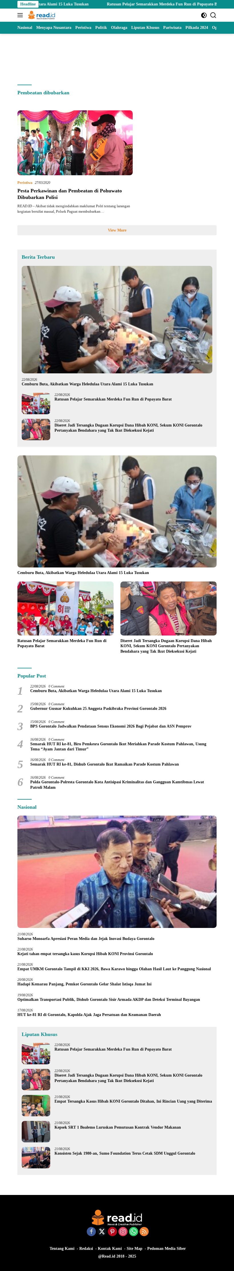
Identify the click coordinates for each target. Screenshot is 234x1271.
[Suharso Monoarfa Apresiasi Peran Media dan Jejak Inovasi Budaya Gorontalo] (117, 872)
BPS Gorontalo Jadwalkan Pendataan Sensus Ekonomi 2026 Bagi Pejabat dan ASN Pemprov (110, 726)
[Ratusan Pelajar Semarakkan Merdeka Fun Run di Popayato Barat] (36, 403)
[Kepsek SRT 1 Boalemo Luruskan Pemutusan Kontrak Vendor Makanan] (36, 1131)
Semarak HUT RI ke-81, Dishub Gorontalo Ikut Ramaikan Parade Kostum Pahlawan (104, 764)
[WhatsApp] (133, 1232)
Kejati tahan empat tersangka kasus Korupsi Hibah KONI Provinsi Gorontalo (85, 954)
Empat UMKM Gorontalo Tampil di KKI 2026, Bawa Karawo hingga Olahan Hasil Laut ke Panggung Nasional (114, 969)
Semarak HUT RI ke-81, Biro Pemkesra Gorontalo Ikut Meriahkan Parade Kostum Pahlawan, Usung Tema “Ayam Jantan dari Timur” (118, 746)
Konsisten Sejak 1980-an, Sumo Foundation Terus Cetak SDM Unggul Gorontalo (125, 1153)
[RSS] (144, 1232)
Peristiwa (25, 182)
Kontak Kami (110, 1248)
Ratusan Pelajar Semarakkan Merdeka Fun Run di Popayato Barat (128, 4)
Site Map (134, 1248)
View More (117, 230)
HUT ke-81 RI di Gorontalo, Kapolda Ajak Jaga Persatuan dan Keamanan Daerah (89, 1015)
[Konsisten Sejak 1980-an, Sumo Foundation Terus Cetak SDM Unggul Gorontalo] (36, 1157)
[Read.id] (41, 15)
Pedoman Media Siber (166, 1248)
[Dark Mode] (204, 15)
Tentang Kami (62, 1248)
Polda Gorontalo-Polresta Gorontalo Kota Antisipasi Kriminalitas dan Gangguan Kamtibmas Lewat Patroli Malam (117, 784)
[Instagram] (123, 1232)
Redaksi (86, 1248)
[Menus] (21, 15)
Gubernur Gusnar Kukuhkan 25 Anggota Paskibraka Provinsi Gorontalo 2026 (98, 708)
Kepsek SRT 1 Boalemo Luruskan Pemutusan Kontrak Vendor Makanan (118, 1127)
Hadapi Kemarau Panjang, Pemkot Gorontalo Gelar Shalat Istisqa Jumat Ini (84, 984)
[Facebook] (91, 1232)
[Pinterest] (112, 1232)
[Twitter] (101, 1232)
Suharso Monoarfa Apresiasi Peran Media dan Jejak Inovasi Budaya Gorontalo (87, 939)
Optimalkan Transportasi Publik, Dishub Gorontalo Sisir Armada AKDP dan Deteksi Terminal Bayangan (108, 999)
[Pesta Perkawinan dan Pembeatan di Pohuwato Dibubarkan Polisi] (75, 142)
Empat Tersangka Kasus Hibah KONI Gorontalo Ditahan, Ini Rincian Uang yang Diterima (133, 1101)
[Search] (213, 15)
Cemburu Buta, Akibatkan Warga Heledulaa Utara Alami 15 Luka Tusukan (87, 384)
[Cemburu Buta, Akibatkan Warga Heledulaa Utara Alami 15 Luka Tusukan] (117, 319)
